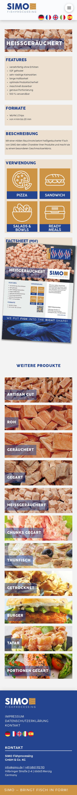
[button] (69, 8)
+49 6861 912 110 (35, 767)
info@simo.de (14, 767)
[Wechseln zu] (41, 18)
